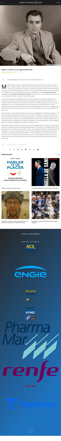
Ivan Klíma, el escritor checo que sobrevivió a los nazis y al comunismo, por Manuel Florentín (14, 222)
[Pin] (17, 149)
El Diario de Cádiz (23, 79)
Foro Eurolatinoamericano (49, 92)
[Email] (29, 149)
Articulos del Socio (12, 144)
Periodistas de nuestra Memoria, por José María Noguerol (45, 222)
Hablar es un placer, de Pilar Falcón (10, 188)
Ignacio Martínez (22, 144)
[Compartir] (21, 149)
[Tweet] (13, 149)
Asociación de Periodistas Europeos (21, 94)
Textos (13, 72)
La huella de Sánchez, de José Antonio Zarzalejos (45, 188)
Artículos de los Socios (6, 72)
